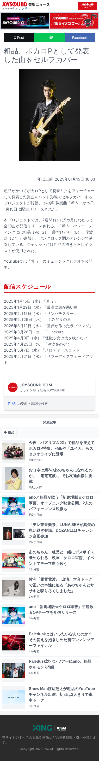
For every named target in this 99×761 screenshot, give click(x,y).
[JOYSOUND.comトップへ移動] (87, 6)
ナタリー (24, 8)
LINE (49, 37)
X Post (19, 37)
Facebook (80, 37)
